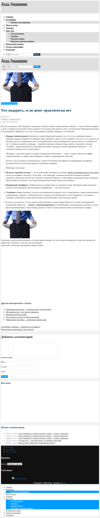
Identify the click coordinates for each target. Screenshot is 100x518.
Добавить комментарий (10, 119)
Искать (36, 54)
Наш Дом (10, 30)
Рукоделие (10, 49)
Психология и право (15, 44)
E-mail (4, 366)
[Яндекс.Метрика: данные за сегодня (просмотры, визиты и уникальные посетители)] (19, 478)
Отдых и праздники (14, 46)
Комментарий (6, 357)
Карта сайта (10, 449)
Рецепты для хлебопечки (20, 22)
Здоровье (10, 27)
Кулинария (11, 19)
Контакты (9, 447)
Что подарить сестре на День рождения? (22, 317)
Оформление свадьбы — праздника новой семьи (26, 319)
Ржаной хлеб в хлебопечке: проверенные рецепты (36, 443)
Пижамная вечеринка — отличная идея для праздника (28, 309)
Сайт (3, 371)
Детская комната (17, 33)
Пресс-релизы (11, 451)
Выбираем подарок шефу (16, 314)
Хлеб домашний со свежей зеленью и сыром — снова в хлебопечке (43, 433)
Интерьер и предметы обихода (22, 41)
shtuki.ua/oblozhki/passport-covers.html (83, 172)
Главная (9, 16)
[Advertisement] (50, 272)
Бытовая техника (17, 38)
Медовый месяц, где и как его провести (22, 312)
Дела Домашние (14, 3)
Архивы (4, 464)
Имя (3, 362)
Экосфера (14, 36)
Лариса (8, 438)
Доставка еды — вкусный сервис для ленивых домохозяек (40, 440)
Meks (64, 482)
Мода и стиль (12, 25)
